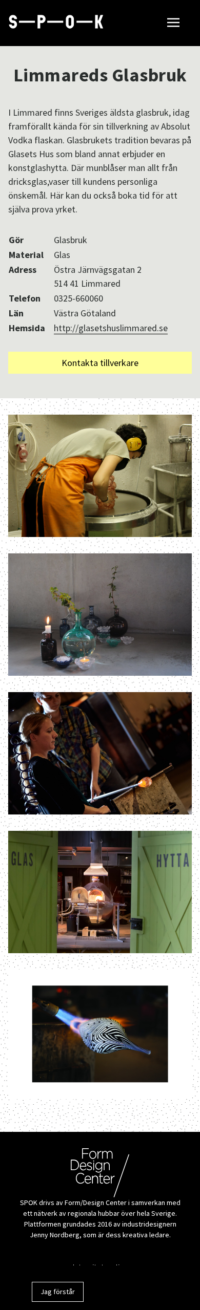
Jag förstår (58, 1291)
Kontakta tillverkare (100, 363)
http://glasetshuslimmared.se (111, 328)
